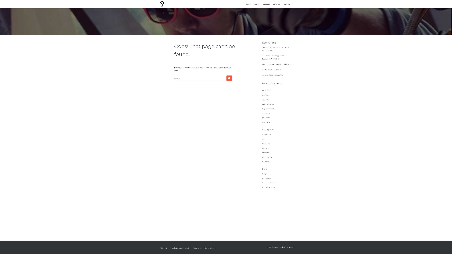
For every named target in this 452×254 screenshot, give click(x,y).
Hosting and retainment (180, 248)
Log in (265, 174)
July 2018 (266, 113)
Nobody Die (267, 157)
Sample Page (210, 248)
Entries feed (267, 178)
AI (263, 139)
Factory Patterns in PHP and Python (277, 64)
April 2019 (266, 100)
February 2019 (268, 104)
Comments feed (269, 183)
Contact (287, 4)
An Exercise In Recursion (272, 75)
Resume (266, 4)
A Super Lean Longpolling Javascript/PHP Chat (273, 57)
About (257, 4)
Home (248, 4)
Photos (276, 4)
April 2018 (266, 122)
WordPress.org (268, 187)
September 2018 (269, 109)
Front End (266, 153)
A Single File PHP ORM (272, 70)
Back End (266, 144)
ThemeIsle (289, 247)
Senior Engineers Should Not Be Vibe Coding (275, 49)
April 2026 (266, 95)
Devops (265, 148)
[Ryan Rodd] (162, 4)
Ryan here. (197, 248)
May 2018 (266, 118)
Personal (266, 162)
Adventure (266, 134)
